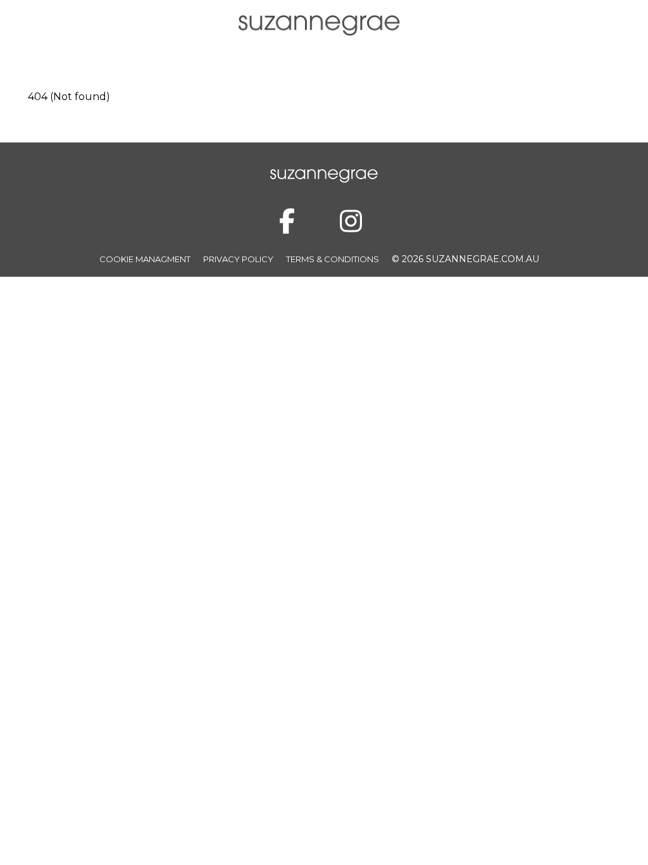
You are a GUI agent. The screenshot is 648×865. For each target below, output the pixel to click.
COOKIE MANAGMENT (144, 259)
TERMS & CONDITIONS (332, 259)
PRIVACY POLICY (238, 259)
